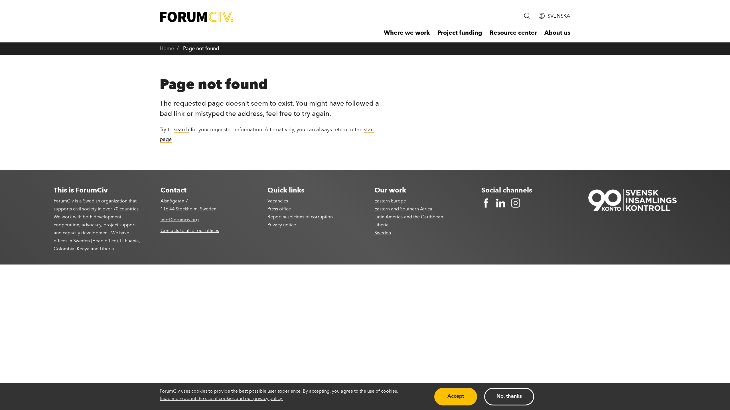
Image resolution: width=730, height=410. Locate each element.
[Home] (197, 17)
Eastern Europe (390, 201)
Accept (455, 396)
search (181, 129)
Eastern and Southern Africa (403, 209)
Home (167, 48)
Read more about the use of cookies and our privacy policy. (221, 399)
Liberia (381, 225)
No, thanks (509, 396)
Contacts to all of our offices (190, 231)
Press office (279, 209)
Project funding (459, 33)
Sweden (382, 233)
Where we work (407, 33)
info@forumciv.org (180, 220)
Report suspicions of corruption (300, 217)
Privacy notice (281, 225)
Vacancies (277, 201)
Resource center (513, 33)
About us (557, 33)
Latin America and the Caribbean (408, 217)
